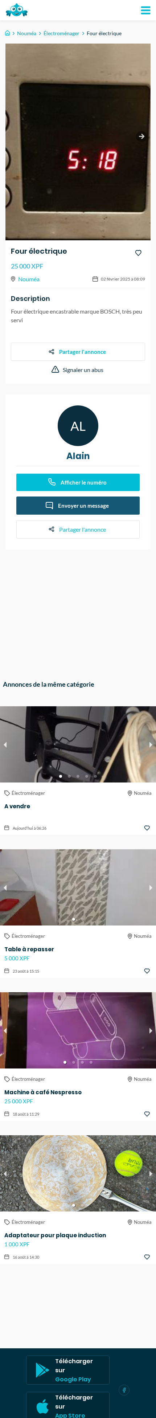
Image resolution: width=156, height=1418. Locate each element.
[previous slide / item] (5, 744)
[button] (60, 776)
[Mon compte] (145, 10)
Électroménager (61, 33)
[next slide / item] (141, 136)
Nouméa (26, 33)
